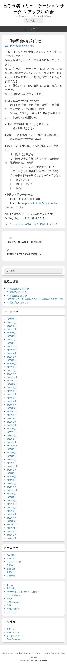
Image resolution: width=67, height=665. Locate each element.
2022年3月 (11, 459)
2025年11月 (12, 349)
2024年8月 (11, 390)
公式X (9, 598)
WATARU (11, 554)
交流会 (10, 565)
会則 (9, 605)
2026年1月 (11, 343)
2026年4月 (11, 332)
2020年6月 (11, 500)
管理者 (24, 45)
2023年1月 (11, 442)
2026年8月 (11, 318)
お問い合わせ (13, 608)
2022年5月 (11, 456)
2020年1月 (11, 517)
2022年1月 (11, 462)
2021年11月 (12, 466)
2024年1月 (11, 404)
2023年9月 (11, 414)
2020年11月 (12, 490)
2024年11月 (12, 380)
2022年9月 (11, 449)
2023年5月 (11, 428)
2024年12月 (12, 377)
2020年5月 (11, 503)
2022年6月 (11, 452)
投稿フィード (13, 632)
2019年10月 (12, 527)
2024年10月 (12, 384)
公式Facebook (13, 595)
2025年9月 (11, 353)
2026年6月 (11, 325)
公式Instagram (13, 601)
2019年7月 (11, 534)
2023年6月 (11, 425)
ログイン (11, 628)
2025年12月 (12, 346)
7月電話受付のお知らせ (18, 291)
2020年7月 (11, 497)
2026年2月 (11, 339)
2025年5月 (11, 363)
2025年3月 (11, 366)
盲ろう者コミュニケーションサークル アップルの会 (33, 8)
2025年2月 (11, 370)
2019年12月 (12, 521)
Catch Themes (42, 660)
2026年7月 (11, 322)
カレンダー (12, 612)
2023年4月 (11, 431)
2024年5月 (11, 394)
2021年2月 (11, 483)
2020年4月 (11, 507)
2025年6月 (11, 360)
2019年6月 (11, 538)
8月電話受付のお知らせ (18, 288)
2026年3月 (11, 336)
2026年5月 (11, 329)
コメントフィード (15, 635)
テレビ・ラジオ (14, 561)
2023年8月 (11, 418)
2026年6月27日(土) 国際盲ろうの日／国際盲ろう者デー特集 (35, 298)
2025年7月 (11, 356)
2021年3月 (11, 479)
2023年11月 (12, 411)
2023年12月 (12, 408)
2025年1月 (11, 373)
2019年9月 (11, 531)
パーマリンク (52, 224)
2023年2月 (11, 438)
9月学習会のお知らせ (17, 295)
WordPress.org (13, 639)
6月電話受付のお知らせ (18, 302)
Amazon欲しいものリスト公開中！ (23, 591)
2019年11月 (12, 524)
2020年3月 (11, 510)
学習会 (28, 224)
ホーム (10, 584)
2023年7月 (11, 421)
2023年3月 (11, 435)
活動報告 (11, 575)
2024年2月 (11, 401)
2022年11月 (12, 445)
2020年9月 (11, 493)
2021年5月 (11, 476)
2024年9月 (11, 387)
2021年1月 (11, 486)
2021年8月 (11, 469)
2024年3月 (11, 397)
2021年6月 (11, 473)
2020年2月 (11, 514)
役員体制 (11, 588)
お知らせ (19, 224)
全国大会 (11, 568)
